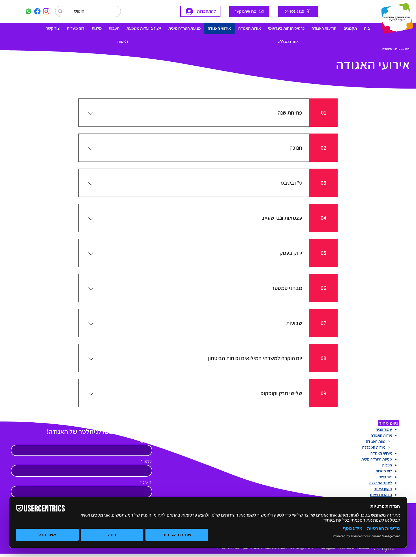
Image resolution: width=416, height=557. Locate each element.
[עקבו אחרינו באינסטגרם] (46, 11)
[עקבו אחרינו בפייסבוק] (37, 11)
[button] (350, 28)
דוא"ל (147, 482)
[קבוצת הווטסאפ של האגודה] (28, 11)
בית (407, 49)
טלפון (147, 461)
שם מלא (146, 441)
